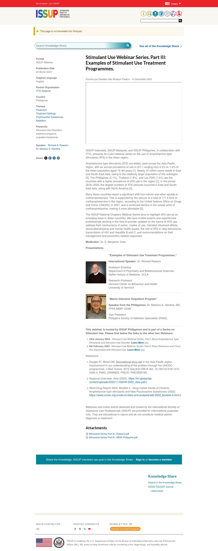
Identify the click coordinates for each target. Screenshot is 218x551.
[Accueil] (53, 17)
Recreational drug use (129, 362)
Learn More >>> (139, 342)
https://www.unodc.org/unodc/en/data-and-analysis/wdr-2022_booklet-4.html (134, 395)
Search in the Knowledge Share (165, 482)
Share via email (58, 158)
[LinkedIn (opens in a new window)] (84, 529)
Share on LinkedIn (54, 158)
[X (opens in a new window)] (80, 529)
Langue (174, 3)
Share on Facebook (50, 158)
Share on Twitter (46, 158)
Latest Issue (157, 490)
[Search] (117, 45)
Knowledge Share (162, 476)
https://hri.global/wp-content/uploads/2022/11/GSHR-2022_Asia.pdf (120, 380)
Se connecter (41, 3)
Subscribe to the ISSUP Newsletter (125, 529)
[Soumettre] (180, 20)
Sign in (140, 459)
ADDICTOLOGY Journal (161, 486)
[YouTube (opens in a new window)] (89, 529)
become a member (160, 459)
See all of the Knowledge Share (159, 46)
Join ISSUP (54, 3)
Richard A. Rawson (58, 145)
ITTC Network (43, 91)
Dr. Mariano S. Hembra (48, 148)
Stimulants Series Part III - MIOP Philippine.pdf (113, 437)
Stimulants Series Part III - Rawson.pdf (109, 433)
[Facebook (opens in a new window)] (75, 529)
